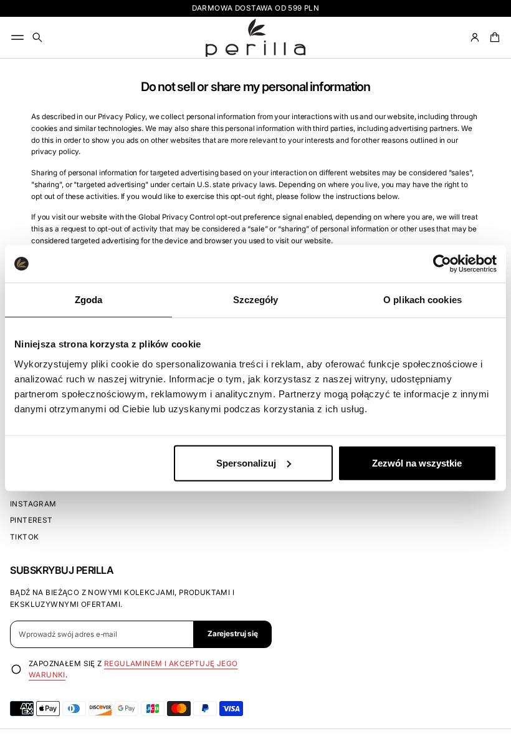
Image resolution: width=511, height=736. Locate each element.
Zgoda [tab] (89, 299)
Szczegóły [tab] (256, 299)
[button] (37, 37)
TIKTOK (24, 537)
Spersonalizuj (246, 462)
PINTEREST (31, 520)
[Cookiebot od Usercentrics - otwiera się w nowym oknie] (442, 263)
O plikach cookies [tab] (422, 299)
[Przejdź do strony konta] (475, 37)
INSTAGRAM (33, 504)
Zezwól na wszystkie (417, 462)
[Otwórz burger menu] (17, 37)
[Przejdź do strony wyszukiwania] (37, 37)
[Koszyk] (493, 37)
